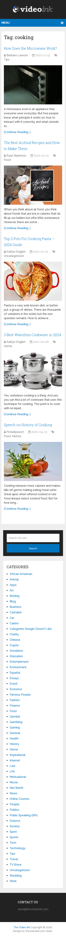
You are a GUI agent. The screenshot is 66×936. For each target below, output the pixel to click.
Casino (14, 623)
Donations (16, 650)
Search (33, 548)
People (14, 804)
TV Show (15, 864)
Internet (15, 760)
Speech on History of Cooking (28, 424)
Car (12, 618)
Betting (14, 596)
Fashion (15, 700)
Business (15, 607)
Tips (7, 59)
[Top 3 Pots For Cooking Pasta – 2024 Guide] (33, 281)
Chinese (15, 639)
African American (21, 574)
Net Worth (16, 788)
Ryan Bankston (16, 155)
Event (13, 683)
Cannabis (16, 612)
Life (12, 771)
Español (15, 672)
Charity (14, 634)
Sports (14, 837)
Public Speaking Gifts (24, 815)
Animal (14, 579)
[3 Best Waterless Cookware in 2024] (33, 371)
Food (7, 160)
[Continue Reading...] (17, 132)
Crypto (14, 645)
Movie (14, 782)
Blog (13, 601)
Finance (15, 705)
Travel (14, 859)
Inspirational (17, 755)
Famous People (20, 694)
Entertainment (19, 661)
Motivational (18, 777)
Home (8, 346)
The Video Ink (22, 927)
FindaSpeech (15, 432)
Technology (17, 848)
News (13, 793)
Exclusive (16, 689)
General (15, 733)
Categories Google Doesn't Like (31, 628)
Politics (14, 809)
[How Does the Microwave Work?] (33, 84)
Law (12, 766)
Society (15, 826)
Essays (14, 678)
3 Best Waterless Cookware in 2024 (32, 334)
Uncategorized (14, 256)
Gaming (15, 727)
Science (15, 820)
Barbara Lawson (17, 55)
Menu (5, 22)
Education (16, 656)
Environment (18, 667)
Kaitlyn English (16, 251)
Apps (13, 585)
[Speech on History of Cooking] (33, 461)
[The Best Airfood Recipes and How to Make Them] (33, 185)
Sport (13, 831)
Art (12, 590)
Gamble (15, 716)
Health (14, 738)
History (16, 436)
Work (13, 881)
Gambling (16, 722)
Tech (13, 842)
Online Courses (19, 798)
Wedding (16, 875)
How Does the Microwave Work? (30, 48)
